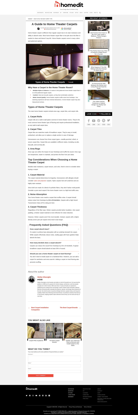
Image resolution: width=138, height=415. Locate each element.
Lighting (86, 12)
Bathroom (56, 12)
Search (100, 12)
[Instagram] (33, 396)
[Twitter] (38, 280)
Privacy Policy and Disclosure (75, 406)
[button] (54, 64)
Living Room (71, 394)
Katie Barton (53, 29)
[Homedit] (69, 4)
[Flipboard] (46, 396)
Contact (99, 390)
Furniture (65, 12)
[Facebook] (40, 280)
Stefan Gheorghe (45, 27)
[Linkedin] (41, 280)
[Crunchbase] (49, 396)
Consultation (101, 394)
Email (29, 368)
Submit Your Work (102, 396)
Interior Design (87, 396)
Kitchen (72, 12)
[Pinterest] (39, 396)
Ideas (81, 12)
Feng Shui (85, 398)
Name (29, 363)
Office (76, 12)
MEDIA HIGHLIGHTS (102, 401)
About (99, 389)
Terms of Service (87, 406)
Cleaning (85, 392)
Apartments (40, 12)
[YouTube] (36, 396)
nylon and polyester (40, 180)
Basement (71, 396)
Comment (30, 354)
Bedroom (70, 390)
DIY (61, 12)
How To (96, 12)
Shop (98, 392)
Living (91, 12)
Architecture (48, 12)
